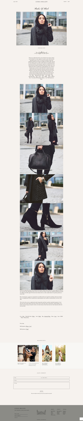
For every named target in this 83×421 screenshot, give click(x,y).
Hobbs (40, 316)
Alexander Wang (47, 316)
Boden (33, 316)
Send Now (41, 391)
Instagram (64, 411)
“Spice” (27, 329)
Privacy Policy (53, 415)
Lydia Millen (53, 411)
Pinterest (64, 413)
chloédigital (43, 419)
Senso (55, 316)
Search (65, 1)
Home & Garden (58, 413)
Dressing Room (59, 411)
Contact (52, 413)
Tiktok (64, 414)
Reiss (23, 316)
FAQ (51, 412)
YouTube (64, 412)
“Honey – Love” (29, 326)
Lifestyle (58, 414)
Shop (69, 1)
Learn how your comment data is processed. (46, 393)
